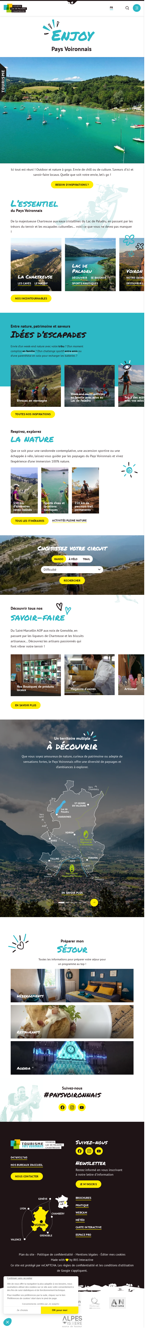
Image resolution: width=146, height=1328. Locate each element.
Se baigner (98, 277)
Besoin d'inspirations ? (72, 184)
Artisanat (130, 689)
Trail (86, 559)
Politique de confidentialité (55, 1254)
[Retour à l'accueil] (37, 1144)
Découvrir (79, 277)
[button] (72, 2)
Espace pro (83, 1234)
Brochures (83, 1198)
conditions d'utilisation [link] (119, 1265)
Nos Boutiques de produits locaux (35, 688)
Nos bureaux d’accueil (27, 1165)
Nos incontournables (31, 298)
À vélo (73, 559)
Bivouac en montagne (32, 400)
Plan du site (26, 1254)
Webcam (81, 1212)
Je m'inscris (88, 1184)
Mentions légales (87, 1254)
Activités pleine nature (69, 520)
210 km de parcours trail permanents (84, 506)
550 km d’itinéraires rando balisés (22, 506)
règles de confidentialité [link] (79, 1265)
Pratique (82, 1205)
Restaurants (28, 1032)
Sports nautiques (85, 283)
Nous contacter (26, 1176)
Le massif (41, 283)
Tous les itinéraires (29, 521)
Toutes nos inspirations (33, 414)
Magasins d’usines (83, 689)
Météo (80, 1220)
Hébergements (30, 996)
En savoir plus (25, 705)
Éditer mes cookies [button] (113, 1254)
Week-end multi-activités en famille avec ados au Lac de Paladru (88, 397)
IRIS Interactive (83, 1260)
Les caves (24, 283)
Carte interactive (88, 1227)
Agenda (23, 1068)
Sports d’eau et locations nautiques (54, 506)
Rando (58, 559)
